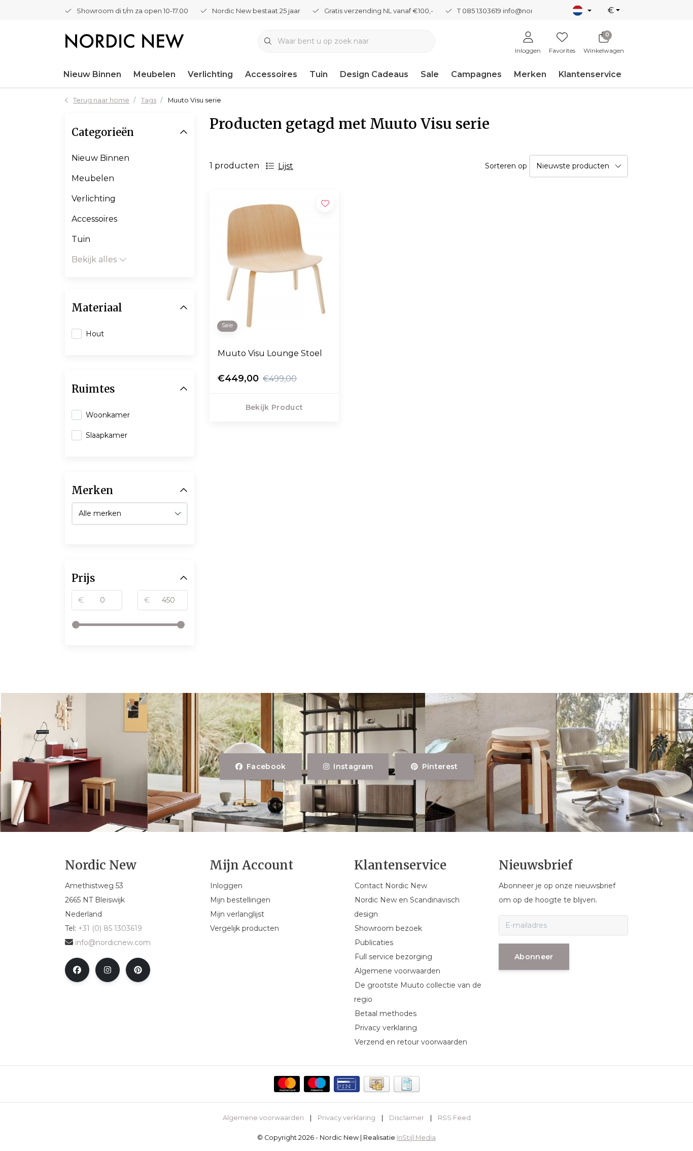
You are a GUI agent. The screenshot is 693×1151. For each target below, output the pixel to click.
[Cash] (377, 1084)
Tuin (318, 74)
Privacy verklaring (346, 1118)
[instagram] (107, 970)
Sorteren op (506, 165)
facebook (266, 766)
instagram (353, 766)
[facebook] (77, 970)
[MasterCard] (287, 1084)
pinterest (440, 766)
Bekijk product (274, 407)
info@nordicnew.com (113, 942)
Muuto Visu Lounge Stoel (270, 353)
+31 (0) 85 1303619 (110, 928)
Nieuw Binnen (92, 74)
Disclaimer (406, 1118)
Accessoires (271, 74)
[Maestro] (317, 1084)
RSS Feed (454, 1118)
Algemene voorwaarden (263, 1118)
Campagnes (476, 74)
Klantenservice (590, 74)
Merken (530, 74)
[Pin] (347, 1084)
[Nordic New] (124, 40)
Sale (430, 74)
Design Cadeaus (374, 74)
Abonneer (533, 956)
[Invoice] (407, 1084)
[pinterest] (138, 970)
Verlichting (210, 74)
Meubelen (154, 74)
